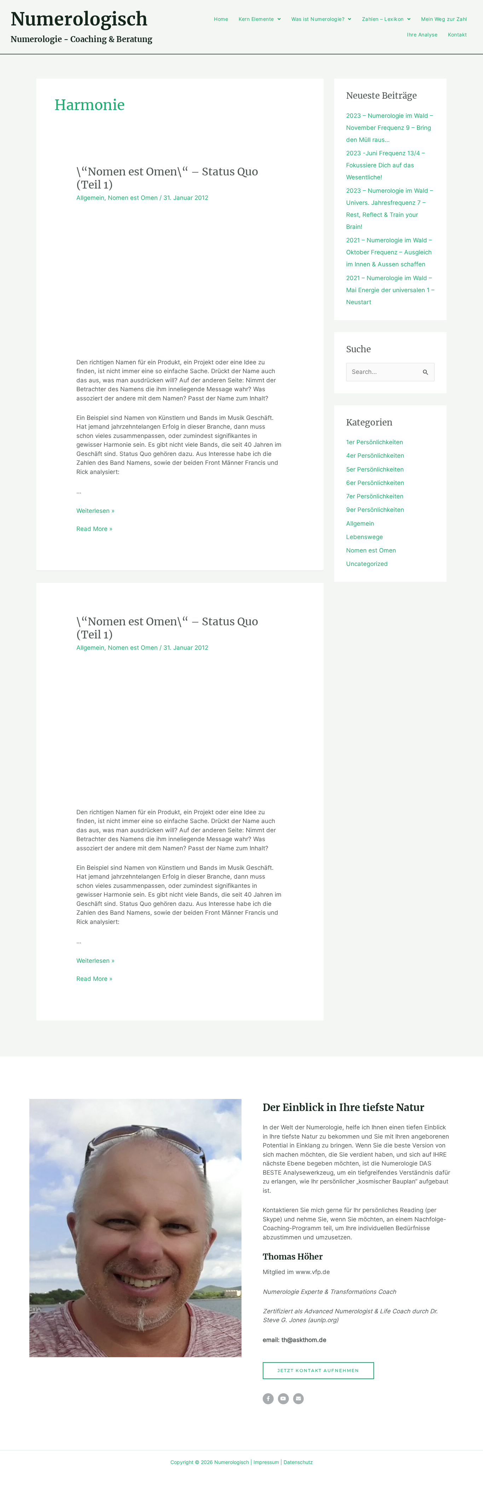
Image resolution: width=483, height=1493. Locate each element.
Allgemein (90, 197)
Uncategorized (367, 563)
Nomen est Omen (133, 197)
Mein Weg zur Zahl (444, 19)
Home (221, 19)
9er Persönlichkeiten (375, 509)
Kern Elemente (256, 19)
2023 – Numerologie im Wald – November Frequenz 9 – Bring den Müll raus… (389, 127)
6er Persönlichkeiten (375, 482)
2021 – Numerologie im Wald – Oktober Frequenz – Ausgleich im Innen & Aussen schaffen (389, 252)
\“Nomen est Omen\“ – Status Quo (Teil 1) (167, 178)
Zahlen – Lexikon (383, 19)
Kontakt (457, 34)
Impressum (266, 1462)
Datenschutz (298, 1462)
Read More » (94, 528)
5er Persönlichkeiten (375, 469)
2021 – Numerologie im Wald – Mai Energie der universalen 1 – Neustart (390, 290)
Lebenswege (364, 536)
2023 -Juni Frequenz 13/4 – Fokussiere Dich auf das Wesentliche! (385, 165)
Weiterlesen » (95, 510)
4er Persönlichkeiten (375, 455)
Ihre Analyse (422, 34)
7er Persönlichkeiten (374, 496)
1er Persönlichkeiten (374, 442)
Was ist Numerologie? (317, 19)
